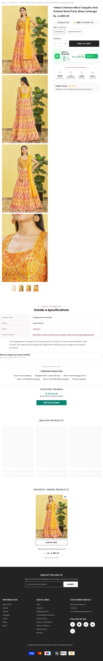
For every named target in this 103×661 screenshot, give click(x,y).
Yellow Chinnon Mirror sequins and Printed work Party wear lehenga (51, 549)
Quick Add (51, 542)
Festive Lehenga (79, 379)
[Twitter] (72, 631)
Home (4, 3)
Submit (70, 584)
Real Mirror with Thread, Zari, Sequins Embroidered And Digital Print (63, 335)
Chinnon (36, 329)
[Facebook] (72, 624)
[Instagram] (79, 624)
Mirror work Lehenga (23, 375)
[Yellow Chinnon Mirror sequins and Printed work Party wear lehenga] (51, 517)
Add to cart (84, 43)
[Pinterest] (86, 624)
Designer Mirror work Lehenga (47, 375)
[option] (13, 288)
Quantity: (57, 38)
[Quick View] (65, 497)
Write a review (51, 402)
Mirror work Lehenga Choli (75, 375)
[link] (18, 471)
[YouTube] (92, 624)
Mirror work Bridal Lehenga (28, 379)
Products (13, 3)
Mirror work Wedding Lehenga (56, 379)
